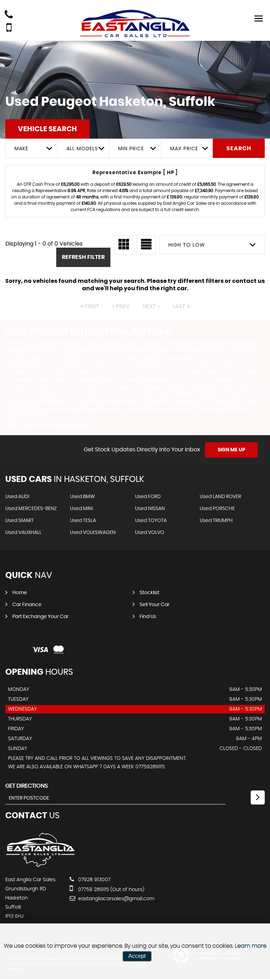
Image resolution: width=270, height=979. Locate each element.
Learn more (250, 946)
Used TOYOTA (151, 520)
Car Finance (26, 604)
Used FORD (148, 496)
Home (19, 592)
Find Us (148, 616)
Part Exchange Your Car (40, 616)
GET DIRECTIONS (26, 786)
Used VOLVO (149, 532)
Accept (137, 956)
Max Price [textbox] (184, 148)
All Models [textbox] (82, 148)
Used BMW (82, 496)
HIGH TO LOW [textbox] (186, 244)
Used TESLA (83, 520)
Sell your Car (154, 604)
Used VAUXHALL (23, 532)
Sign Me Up (231, 449)
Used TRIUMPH (216, 520)
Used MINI (81, 508)
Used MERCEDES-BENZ (31, 508)
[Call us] (9, 15)
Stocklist (149, 592)
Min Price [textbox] (131, 148)
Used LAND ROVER (220, 496)
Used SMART (19, 520)
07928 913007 (93, 879)
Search (238, 148)
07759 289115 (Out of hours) (110, 889)
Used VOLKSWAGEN (93, 532)
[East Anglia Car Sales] (40, 865)
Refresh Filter (83, 257)
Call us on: (48, 425)
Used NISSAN (150, 508)
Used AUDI (17, 496)
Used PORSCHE (217, 508)
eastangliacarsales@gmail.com (115, 898)
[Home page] (135, 23)
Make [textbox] (21, 148)
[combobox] (31, 148)
